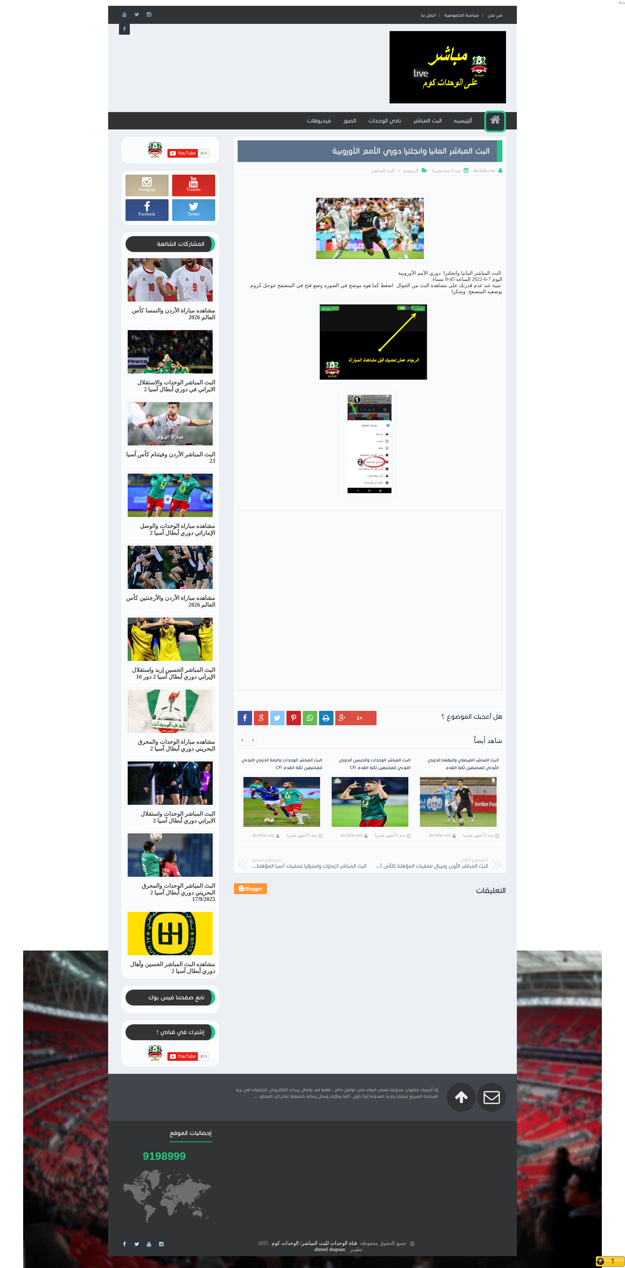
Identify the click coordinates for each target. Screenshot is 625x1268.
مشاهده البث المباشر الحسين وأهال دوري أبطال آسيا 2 (172, 967)
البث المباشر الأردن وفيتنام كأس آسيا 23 (170, 457)
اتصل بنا (428, 15)
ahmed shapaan (329, 1249)
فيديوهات (319, 120)
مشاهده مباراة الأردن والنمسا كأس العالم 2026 (173, 313)
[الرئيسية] (495, 121)
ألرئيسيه (463, 120)
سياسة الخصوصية (462, 15)
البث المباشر (427, 120)
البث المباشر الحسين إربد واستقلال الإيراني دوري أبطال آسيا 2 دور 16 (173, 673)
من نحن (495, 15)
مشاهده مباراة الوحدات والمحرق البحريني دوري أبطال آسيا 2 (176, 745)
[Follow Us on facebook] (124, 1244)
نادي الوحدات (384, 120)
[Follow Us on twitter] (136, 1244)
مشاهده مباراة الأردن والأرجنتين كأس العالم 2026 (170, 601)
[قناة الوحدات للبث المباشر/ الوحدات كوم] (448, 101)
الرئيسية (410, 170)
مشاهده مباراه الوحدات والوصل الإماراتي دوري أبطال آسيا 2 (177, 529)
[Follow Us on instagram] (161, 1244)
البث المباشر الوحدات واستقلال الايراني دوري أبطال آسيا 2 (178, 817)
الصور (349, 120)
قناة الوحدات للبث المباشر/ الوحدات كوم (314, 1243)
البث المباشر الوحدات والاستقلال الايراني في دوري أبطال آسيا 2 (176, 385)
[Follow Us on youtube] (149, 1244)
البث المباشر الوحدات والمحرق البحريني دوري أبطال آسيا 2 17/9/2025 (178, 892)
